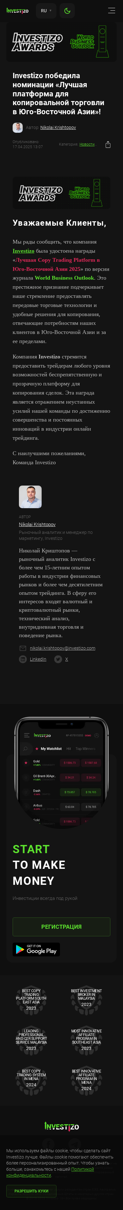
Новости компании (96, 144)
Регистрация (61, 926)
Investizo (23, 251)
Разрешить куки (31, 1191)
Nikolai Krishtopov (58, 127)
